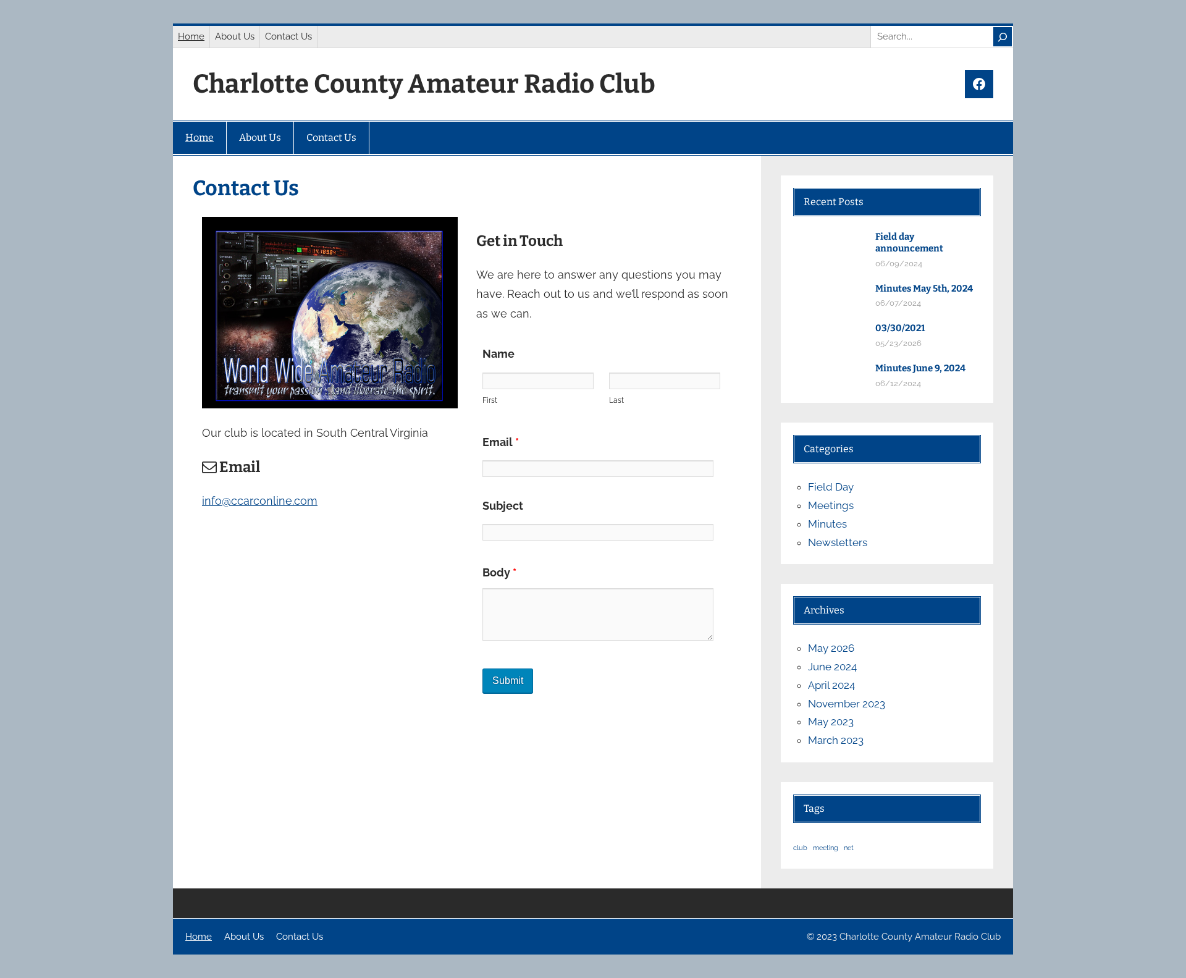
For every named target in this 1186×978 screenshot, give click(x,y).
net (849, 847)
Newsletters (837, 542)
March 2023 (836, 740)
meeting (825, 847)
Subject (502, 505)
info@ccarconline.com (260, 500)
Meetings (831, 505)
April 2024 (831, 685)
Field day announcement (909, 242)
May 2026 (831, 648)
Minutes (827, 524)
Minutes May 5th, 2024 (924, 288)
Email (500, 442)
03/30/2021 (900, 328)
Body (499, 572)
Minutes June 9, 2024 (920, 368)
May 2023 (831, 721)
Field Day (831, 487)
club (800, 847)
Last (616, 400)
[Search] (1002, 36)
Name (498, 353)
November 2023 (846, 704)
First (489, 400)
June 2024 (832, 666)
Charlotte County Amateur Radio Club (424, 84)
